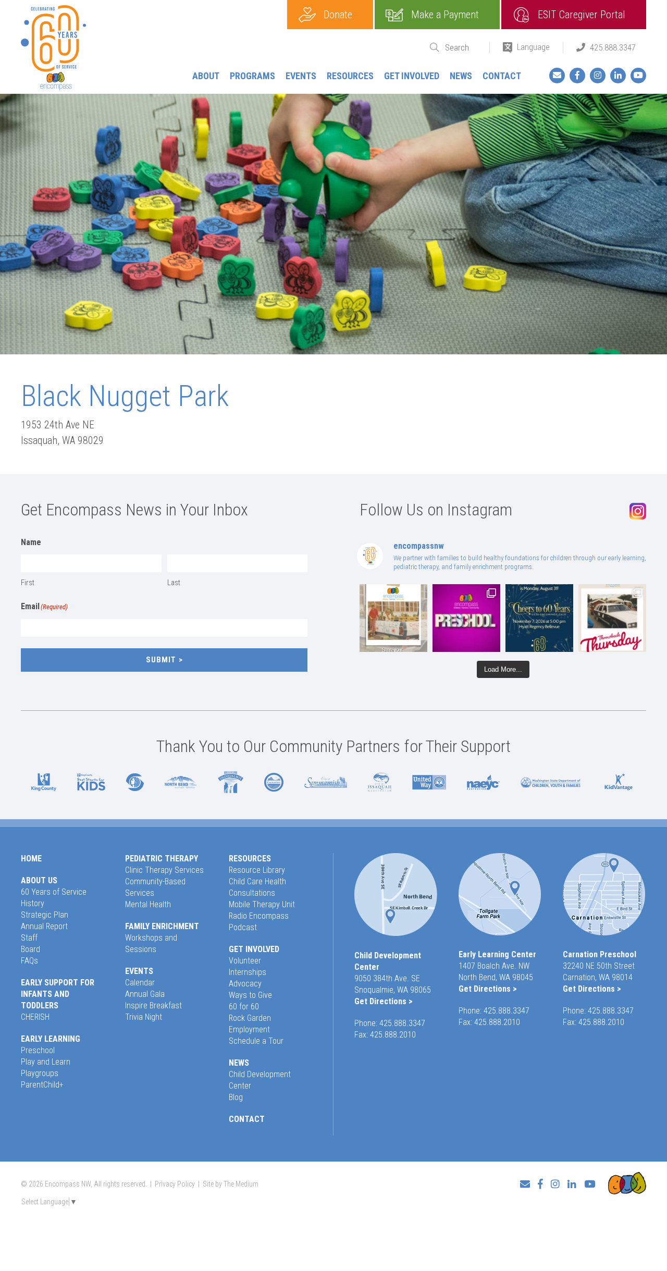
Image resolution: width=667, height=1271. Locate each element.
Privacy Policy (175, 1184)
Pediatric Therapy (161, 858)
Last (173, 582)
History (32, 903)
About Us (39, 880)
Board (30, 949)
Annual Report (44, 926)
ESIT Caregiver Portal (581, 14)
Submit (161, 659)
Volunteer (245, 961)
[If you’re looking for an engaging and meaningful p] (466, 618)
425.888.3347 (613, 47)
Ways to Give (250, 995)
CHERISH (35, 1017)
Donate (338, 14)
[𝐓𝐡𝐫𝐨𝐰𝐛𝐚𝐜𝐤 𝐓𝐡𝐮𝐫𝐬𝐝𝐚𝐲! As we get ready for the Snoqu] (393, 618)
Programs (252, 75)
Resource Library (257, 870)
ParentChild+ (42, 1085)
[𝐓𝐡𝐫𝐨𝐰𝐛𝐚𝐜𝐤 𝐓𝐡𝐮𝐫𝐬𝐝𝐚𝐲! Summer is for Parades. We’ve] (612, 618)
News (461, 75)
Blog (236, 1097)
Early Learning (50, 1039)
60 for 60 (244, 1006)
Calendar (140, 983)
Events (301, 75)
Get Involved (411, 75)
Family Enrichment (162, 926)
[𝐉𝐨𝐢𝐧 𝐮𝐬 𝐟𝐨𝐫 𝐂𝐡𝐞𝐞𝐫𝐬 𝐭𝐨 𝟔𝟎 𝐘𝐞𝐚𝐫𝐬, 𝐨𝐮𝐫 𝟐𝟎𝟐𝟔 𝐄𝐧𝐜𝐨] (539, 618)
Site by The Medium (230, 1184)
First (27, 582)
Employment (249, 1029)
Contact (502, 75)
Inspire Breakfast (153, 1005)
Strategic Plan (44, 915)
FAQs (29, 961)
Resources (350, 75)
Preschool (38, 1050)
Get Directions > (383, 1001)
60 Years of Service (54, 892)
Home (31, 858)
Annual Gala (145, 994)
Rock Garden (250, 1018)
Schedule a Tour (256, 1041)
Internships (247, 972)
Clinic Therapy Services (164, 870)
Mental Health (148, 904)
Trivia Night (143, 1017)
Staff (29, 938)
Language (533, 47)
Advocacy (245, 984)
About (205, 75)
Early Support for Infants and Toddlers (57, 994)
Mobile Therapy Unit (262, 904)
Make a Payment (445, 14)
